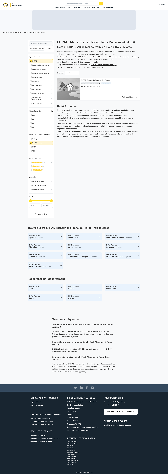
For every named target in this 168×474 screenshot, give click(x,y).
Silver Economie (60, 7)
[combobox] (43, 43)
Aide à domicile (37, 103)
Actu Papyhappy (107, 7)
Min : (31, 205)
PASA (34, 147)
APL (33, 115)
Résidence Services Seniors (40, 65)
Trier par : (61, 73)
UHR (33, 151)
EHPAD (34, 61)
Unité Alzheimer (37, 143)
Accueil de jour (37, 85)
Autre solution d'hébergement (37, 98)
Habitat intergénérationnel (40, 73)
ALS (33, 127)
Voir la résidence (128, 97)
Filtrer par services (41, 214)
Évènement (86, 7)
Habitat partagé (37, 77)
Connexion (161, 4)
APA (33, 123)
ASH (33, 119)
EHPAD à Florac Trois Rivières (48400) (88, 67)
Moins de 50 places (38, 181)
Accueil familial (37, 89)
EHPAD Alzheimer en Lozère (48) (104, 65)
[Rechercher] (101, 3)
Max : (44, 205)
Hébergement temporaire (40, 139)
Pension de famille (38, 93)
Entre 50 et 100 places (39, 185)
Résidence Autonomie (39, 69)
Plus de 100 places (38, 189)
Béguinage (35, 81)
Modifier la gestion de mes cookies (117, 425)
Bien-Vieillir (96, 7)
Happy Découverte (74, 7)
